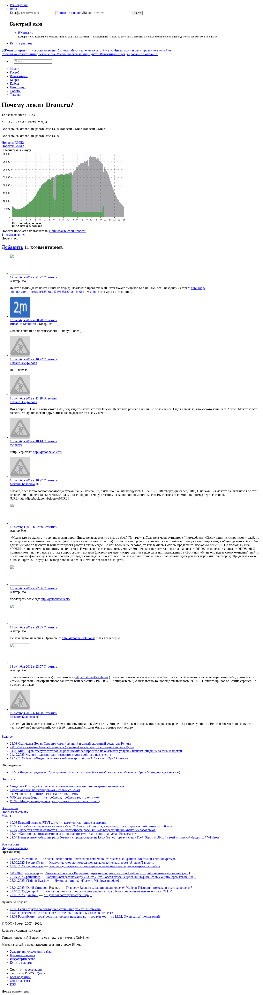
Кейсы (14, 83)
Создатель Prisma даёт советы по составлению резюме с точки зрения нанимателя (67, 786)
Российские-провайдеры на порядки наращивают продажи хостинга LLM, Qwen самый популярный (85, 916)
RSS (13, 984)
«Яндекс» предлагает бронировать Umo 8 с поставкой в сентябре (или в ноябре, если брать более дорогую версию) (95, 772)
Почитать (8, 779)
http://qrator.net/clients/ (47, 452)
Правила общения (22, 955)
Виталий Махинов (23, 324)
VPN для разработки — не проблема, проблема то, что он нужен (55, 797)
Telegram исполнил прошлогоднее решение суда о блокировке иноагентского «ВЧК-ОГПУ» (108, 891)
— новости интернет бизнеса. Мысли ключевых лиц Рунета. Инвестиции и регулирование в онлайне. (80, 54)
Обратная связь (20, 980)
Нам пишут (18, 87)
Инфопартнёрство (22, 959)
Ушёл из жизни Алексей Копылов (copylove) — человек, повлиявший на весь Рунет (72, 747)
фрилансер (31, 873)
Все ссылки (10, 808)
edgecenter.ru (33, 969)
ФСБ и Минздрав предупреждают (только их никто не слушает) (55, 801)
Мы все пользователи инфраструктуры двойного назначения (60, 754)
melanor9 (16, 445)
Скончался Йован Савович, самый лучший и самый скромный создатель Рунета (70, 743)
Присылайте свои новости (67, 231)
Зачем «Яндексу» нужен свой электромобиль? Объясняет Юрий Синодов (69, 758)
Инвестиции (19, 76)
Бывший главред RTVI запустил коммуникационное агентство (62, 822)
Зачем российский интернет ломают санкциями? (44, 793)
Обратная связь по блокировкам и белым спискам (45, 790)
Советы (15, 91)
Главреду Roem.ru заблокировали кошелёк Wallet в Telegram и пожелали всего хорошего (128, 887)
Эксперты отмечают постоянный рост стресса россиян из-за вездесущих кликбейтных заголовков (87, 830)
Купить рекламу (21, 43)
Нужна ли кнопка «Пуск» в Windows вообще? (87, 880)
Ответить (50, 277)
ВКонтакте (25, 32)
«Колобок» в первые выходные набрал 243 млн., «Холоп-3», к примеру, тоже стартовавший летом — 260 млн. (95, 826)
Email (13, 12)
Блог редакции (20, 977)
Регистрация (19, 5)
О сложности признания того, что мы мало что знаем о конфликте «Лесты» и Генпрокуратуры (109, 859)
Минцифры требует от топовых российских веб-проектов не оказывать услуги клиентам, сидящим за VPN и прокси (96, 751)
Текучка (15, 94)
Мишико (31, 859)
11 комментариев (13, 234)
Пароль (74, 12)
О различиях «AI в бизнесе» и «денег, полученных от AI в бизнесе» (61, 912)
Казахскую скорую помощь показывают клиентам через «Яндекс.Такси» (100, 862)
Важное (7, 736)
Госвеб (14, 72)
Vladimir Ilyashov (37, 880)
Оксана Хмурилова (23, 363)
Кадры (14, 80)
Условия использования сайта (31, 951)
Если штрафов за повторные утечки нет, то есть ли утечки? (55, 909)
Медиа (14, 68)
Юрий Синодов (36, 887)
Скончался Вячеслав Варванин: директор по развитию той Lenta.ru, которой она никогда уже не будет (116, 873)
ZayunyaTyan (34, 862)
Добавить (12, 247)
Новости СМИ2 (13, 142)
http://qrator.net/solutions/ (78, 638)
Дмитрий (31, 891)
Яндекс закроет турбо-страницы (66, 895)
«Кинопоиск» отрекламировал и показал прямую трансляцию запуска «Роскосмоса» (77, 833)
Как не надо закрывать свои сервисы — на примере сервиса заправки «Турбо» (104, 866)
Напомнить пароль (69, 12)
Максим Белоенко (22, 484)
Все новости (10, 844)
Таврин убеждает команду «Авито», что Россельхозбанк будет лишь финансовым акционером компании (119, 877)
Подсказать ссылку (15, 812)
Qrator (41, 973)
